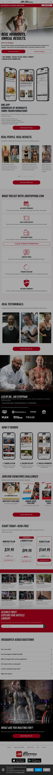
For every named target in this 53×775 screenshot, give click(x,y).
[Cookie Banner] (26, 770)
